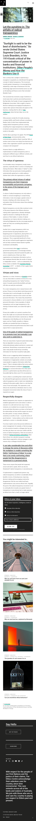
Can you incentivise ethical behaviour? (16, 697)
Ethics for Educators (12, 515)
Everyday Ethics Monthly (13, 508)
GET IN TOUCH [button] (13, 732)
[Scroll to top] (32, 817)
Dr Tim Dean (7, 38)
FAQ (4, 817)
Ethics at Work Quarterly (13, 512)
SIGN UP (11, 526)
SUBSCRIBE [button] (13, 746)
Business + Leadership (18, 36)
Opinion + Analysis (7, 36)
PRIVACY (8, 817)
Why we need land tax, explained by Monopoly (18, 619)
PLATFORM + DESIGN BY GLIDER (10, 811)
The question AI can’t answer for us (15, 658)
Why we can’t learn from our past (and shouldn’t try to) (16, 579)
